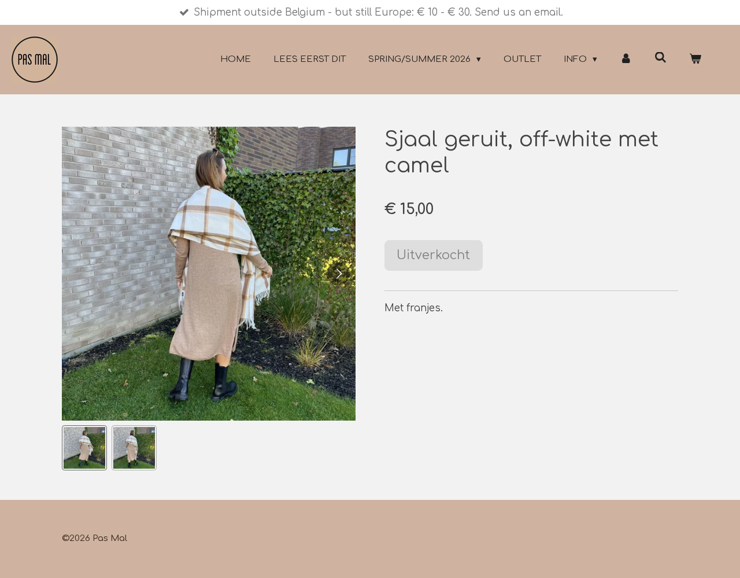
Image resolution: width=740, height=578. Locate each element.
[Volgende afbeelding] (338, 273)
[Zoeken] (661, 58)
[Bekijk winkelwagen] (695, 59)
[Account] (626, 59)
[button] (84, 447)
